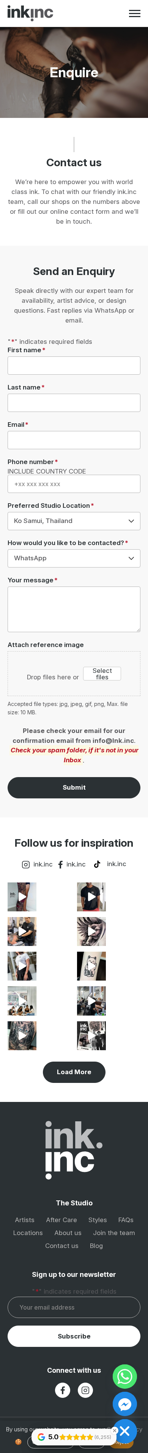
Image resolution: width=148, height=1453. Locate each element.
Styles (97, 1220)
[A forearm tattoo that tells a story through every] (91, 896)
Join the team (114, 1233)
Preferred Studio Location (51, 505)
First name (27, 350)
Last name (26, 387)
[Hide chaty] (125, 1431)
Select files (102, 673)
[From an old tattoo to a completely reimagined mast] (22, 1035)
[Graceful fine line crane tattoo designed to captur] (22, 966)
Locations (28, 1233)
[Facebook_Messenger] (125, 1404)
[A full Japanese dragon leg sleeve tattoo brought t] (22, 896)
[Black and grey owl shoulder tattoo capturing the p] (91, 931)
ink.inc (43, 864)
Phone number (33, 462)
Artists (25, 1220)
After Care (61, 1220)
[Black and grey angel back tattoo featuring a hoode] (22, 931)
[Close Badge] (114, 1430)
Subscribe (74, 1336)
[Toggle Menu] (134, 13)
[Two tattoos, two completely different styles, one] (91, 966)
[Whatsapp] (125, 1376)
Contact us (62, 1246)
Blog (96, 1246)
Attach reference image (46, 645)
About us (68, 1233)
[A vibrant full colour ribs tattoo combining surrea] (22, 1000)
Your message (33, 580)
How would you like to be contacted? (68, 543)
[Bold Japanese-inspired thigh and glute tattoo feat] (91, 1000)
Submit (74, 787)
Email (18, 424)
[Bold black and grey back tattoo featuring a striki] (91, 1035)
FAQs (126, 1220)
